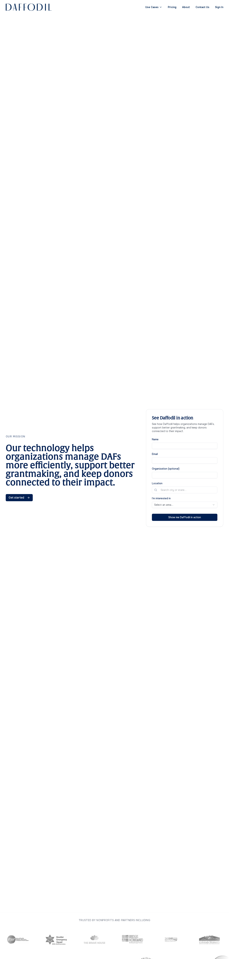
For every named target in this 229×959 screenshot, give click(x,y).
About (186, 7)
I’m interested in (161, 498)
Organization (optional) (165, 468)
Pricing (172, 7)
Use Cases (152, 7)
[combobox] (187, 490)
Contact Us (202, 7)
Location (157, 483)
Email (155, 454)
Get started (16, 497)
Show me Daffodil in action (184, 517)
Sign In (219, 7)
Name (155, 439)
